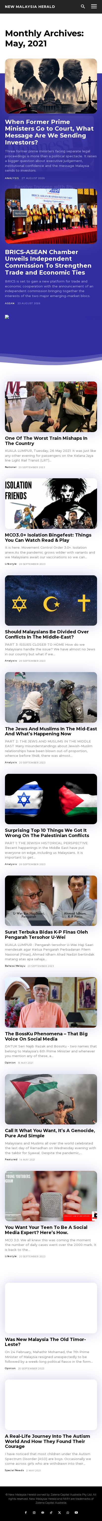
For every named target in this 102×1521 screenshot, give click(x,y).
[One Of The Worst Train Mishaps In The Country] (51, 406)
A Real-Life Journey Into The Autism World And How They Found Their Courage (47, 1441)
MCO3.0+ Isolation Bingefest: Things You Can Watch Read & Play (48, 537)
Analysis (12, 178)
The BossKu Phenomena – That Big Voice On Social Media (46, 1036)
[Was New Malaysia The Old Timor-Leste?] (51, 1308)
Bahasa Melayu (15, 965)
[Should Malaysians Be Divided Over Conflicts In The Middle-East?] (51, 600)
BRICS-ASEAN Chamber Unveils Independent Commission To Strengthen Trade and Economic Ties (48, 262)
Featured (11, 1159)
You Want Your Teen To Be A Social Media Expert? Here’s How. (46, 1230)
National (10, 467)
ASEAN (10, 303)
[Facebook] (26, 1513)
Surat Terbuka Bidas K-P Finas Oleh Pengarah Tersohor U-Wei (46, 934)
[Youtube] (76, 1513)
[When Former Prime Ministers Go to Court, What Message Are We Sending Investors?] (51, 86)
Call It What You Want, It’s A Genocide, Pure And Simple (50, 1133)
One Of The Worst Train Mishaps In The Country (46, 441)
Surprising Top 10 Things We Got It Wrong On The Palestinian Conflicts (47, 833)
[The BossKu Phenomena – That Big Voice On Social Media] (51, 1002)
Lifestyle (11, 563)
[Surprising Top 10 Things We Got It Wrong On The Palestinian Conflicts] (51, 799)
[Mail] (43, 1513)
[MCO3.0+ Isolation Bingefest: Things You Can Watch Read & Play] (51, 503)
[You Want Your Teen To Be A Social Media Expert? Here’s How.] (51, 1196)
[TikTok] (51, 1513)
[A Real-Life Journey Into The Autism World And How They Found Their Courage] (51, 1405)
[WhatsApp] (68, 1513)
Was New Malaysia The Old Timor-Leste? (45, 1342)
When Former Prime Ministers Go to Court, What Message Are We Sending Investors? (49, 132)
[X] (59, 1513)
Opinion (10, 1062)
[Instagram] (34, 1513)
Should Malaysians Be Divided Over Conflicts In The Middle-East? (47, 634)
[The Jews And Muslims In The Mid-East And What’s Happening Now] (51, 697)
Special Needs (14, 1470)
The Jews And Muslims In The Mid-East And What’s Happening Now (51, 731)
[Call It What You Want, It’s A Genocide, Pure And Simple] (51, 1099)
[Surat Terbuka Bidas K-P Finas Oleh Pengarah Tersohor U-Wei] (51, 901)
